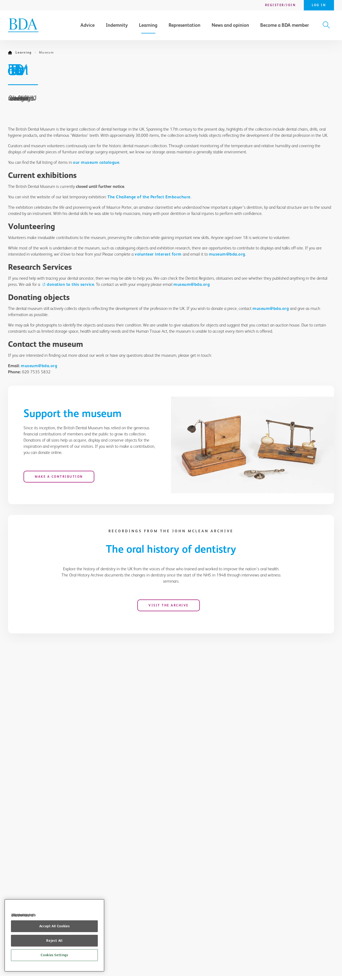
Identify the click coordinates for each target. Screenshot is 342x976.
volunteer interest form (158, 254)
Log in (319, 5)
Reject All (54, 941)
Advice (87, 25)
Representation (184, 25)
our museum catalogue (96, 162)
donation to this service (70, 284)
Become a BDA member (284, 25)
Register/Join (280, 5)
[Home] (11, 53)
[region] (54, 935)
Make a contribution (59, 476)
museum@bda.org (227, 254)
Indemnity (117, 25)
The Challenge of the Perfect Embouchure (149, 196)
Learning (148, 25)
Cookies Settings (54, 955)
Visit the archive (169, 605)
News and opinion (230, 25)
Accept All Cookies (54, 926)
